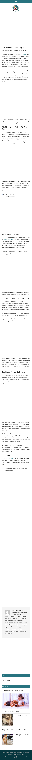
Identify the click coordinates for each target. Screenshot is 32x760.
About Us (16, 754)
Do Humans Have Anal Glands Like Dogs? (13, 690)
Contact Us (22, 754)
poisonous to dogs (8, 239)
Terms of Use (10, 754)
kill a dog (24, 54)
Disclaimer (26, 752)
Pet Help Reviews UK (16, 8)
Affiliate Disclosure (10, 752)
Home (3, 752)
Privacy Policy (19, 752)
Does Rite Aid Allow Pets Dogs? (10, 711)
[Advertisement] (16, 30)
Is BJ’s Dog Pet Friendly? (21, 715)
